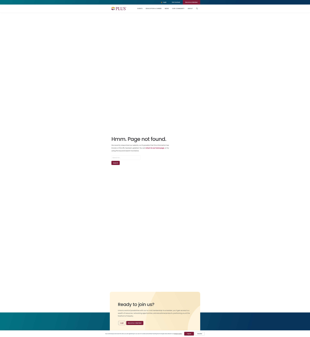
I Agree (189, 333)
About (190, 8)
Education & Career (153, 8)
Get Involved (176, 2)
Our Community (178, 8)
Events (139, 8)
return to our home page (154, 148)
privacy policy (178, 333)
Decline (199, 333)
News (167, 8)
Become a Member (191, 2)
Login (164, 2)
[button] (197, 8)
